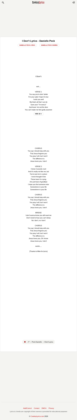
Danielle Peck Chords (49, 45)
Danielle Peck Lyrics (27, 45)
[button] (3, 2)
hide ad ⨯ (38, 114)
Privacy (51, 408)
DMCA (44, 408)
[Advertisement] (38, 20)
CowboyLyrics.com (37, 416)
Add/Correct (27, 408)
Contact (36, 408)
